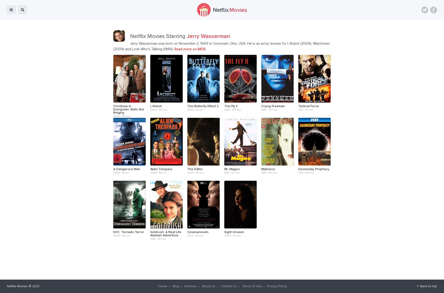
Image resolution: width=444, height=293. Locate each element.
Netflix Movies (17, 286)
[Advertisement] (222, 258)
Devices (191, 286)
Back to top (428, 286)
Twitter (424, 9)
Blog (176, 286)
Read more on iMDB (190, 49)
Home (162, 286)
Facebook (433, 9)
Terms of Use (252, 286)
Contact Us (229, 286)
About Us (208, 286)
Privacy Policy (277, 286)
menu (11, 9)
